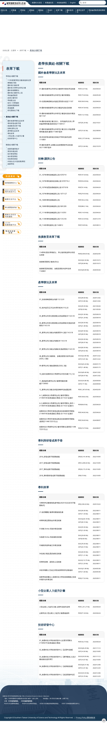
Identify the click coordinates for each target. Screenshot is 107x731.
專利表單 (11, 133)
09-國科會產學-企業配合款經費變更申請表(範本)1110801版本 (56, 146)
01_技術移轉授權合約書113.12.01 (51, 299)
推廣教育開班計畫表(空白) (49, 262)
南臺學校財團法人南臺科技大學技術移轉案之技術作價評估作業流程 (57, 578)
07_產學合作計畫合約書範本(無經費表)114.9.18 (57, 349)
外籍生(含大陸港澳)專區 (16, 161)
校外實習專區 (13, 154)
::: (0, 9)
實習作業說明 (13, 151)
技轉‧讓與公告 (13, 128)
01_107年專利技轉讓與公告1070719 (52, 175)
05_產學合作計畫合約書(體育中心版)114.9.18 (56, 332)
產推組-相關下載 (36, 50)
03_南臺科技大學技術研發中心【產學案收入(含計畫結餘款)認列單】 (57, 658)
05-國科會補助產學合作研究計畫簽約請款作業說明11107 (57, 114)
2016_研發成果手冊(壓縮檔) (49, 457)
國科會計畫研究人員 (15, 93)
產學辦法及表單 (13, 131)
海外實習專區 (13, 156)
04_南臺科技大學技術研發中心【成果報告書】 (56, 666)
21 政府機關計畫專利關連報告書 (51, 512)
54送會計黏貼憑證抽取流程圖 (50, 553)
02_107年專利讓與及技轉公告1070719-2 (54, 181)
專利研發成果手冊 (14, 123)
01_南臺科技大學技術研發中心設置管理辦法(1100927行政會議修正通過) (55, 641)
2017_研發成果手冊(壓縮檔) (49, 463)
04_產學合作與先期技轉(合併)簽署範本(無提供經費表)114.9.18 (57, 324)
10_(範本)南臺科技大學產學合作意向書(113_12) (57, 374)
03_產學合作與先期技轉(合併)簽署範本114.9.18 (57, 316)
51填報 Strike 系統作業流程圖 (50, 529)
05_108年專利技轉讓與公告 (49, 200)
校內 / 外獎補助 (13, 103)
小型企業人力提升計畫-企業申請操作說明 (54, 607)
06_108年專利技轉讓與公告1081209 (52, 206)
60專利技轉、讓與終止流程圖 (50, 562)
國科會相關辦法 (13, 90)
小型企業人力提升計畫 (16, 136)
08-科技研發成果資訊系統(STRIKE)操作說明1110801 (55, 138)
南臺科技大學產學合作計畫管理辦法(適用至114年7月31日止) (57, 428)
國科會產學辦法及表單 (16, 121)
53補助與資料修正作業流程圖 (50, 545)
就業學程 (11, 164)
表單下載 (23, 50)
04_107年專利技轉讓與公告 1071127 (53, 194)
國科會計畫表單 (13, 85)
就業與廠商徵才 (13, 149)
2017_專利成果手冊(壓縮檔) (49, 469)
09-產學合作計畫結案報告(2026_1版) (53, 366)
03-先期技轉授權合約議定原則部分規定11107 (56, 101)
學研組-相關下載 (12, 76)
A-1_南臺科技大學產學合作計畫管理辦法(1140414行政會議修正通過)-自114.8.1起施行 (56, 396)
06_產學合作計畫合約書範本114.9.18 (53, 341)
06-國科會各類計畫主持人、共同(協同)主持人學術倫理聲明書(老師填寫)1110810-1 (57, 122)
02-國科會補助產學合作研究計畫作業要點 (54, 95)
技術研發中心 (13, 138)
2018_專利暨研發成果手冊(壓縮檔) (52, 475)
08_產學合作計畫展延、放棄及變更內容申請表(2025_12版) (56, 357)
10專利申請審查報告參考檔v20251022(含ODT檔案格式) (57, 504)
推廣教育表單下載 (14, 126)
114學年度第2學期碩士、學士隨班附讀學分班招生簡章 (57, 253)
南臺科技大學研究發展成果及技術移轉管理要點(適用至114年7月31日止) (56, 420)
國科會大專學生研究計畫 (17, 88)
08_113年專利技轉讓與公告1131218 (52, 219)
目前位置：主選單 (9, 50)
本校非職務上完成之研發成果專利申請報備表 (56, 570)
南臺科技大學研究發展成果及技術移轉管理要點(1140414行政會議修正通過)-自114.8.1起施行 (56, 412)
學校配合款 (12, 100)
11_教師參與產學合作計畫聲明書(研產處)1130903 (53, 382)
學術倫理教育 (13, 95)
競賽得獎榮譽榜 (13, 105)
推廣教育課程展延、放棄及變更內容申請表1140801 (55, 269)
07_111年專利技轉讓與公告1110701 (52, 212)
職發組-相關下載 (12, 145)
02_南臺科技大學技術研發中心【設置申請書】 (56, 650)
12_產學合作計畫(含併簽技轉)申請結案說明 (55, 389)
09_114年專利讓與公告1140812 (51, 225)
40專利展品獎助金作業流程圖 (50, 520)
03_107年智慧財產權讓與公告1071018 (53, 187)
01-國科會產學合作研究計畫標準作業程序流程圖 (57, 89)
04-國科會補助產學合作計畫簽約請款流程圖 (55, 108)
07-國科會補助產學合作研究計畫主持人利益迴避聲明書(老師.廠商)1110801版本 (57, 130)
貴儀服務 (11, 108)
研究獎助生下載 (13, 110)
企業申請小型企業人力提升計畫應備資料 (54, 613)
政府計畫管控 (13, 98)
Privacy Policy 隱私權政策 (85, 717)
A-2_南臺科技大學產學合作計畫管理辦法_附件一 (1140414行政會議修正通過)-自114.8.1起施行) (57, 404)
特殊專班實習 (13, 159)
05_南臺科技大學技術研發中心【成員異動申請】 (57, 674)
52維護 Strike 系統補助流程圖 (50, 537)
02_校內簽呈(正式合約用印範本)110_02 (53, 308)
